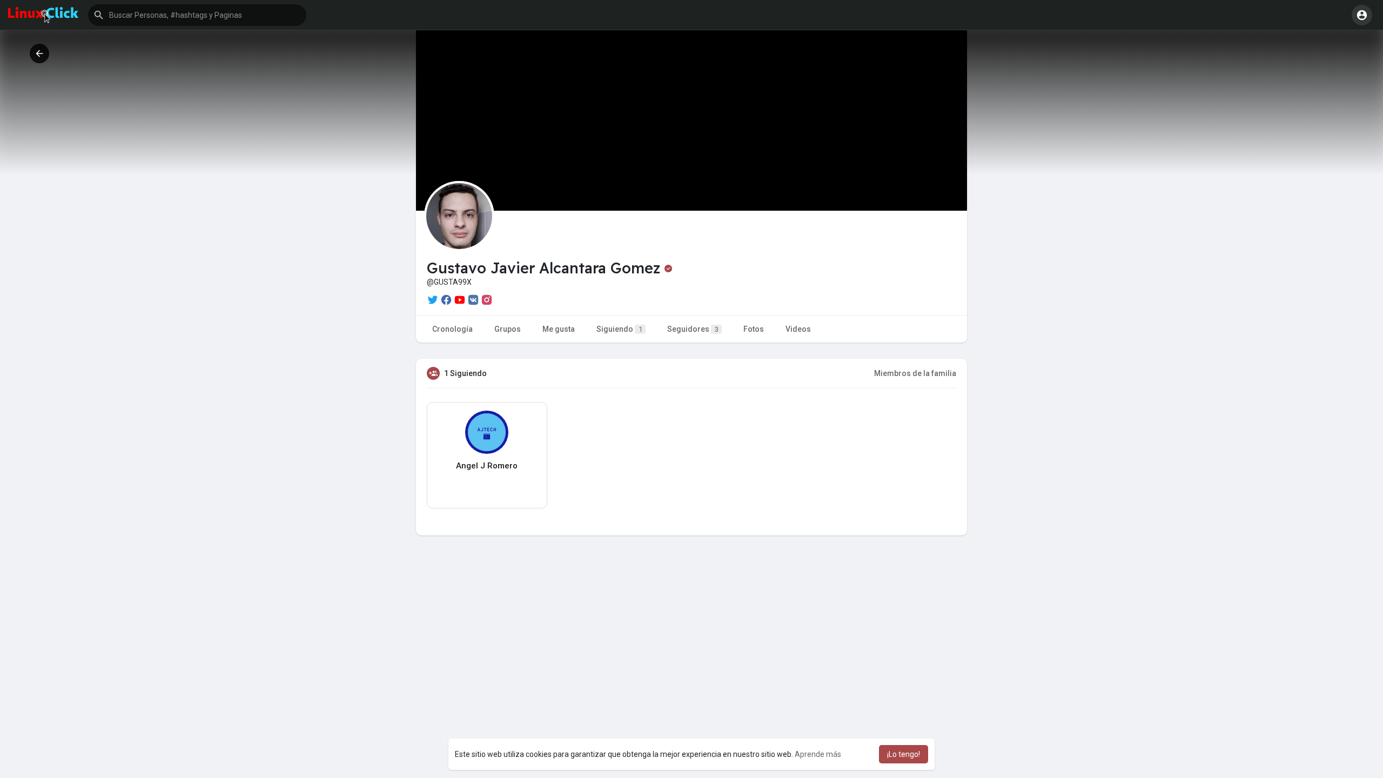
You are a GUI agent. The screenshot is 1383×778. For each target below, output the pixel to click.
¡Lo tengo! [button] (903, 754)
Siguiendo (619, 329)
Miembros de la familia (915, 373)
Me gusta (558, 329)
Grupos (507, 329)
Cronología (452, 329)
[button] (197, 15)
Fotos (753, 329)
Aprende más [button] (818, 754)
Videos (798, 329)
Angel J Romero (487, 466)
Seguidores (693, 329)
